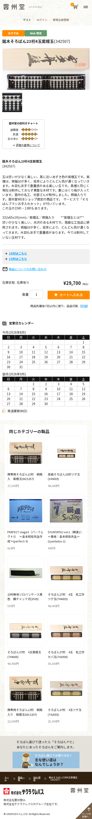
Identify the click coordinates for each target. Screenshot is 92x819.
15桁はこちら (18, 253)
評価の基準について (28, 145)
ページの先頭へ (86, 815)
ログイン (42, 19)
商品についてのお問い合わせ (28, 269)
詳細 (84, 306)
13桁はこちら (18, 259)
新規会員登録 (61, 19)
